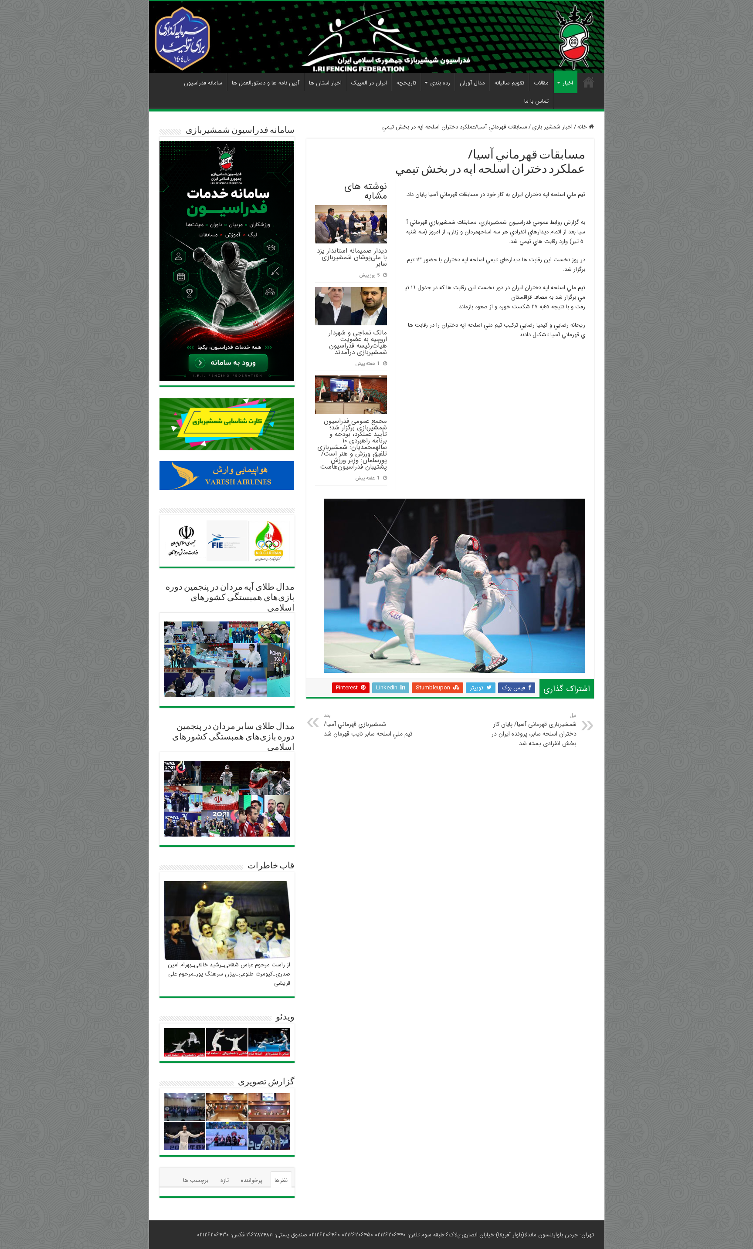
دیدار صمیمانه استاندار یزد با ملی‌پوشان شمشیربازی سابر (352, 257)
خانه (583, 127)
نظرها (281, 1180)
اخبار (568, 83)
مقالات (541, 83)
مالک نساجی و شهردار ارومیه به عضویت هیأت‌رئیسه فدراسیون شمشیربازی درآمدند (358, 342)
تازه (224, 1180)
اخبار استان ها (325, 83)
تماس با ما (536, 101)
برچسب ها (195, 1180)
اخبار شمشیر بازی (552, 127)
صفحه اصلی (588, 82)
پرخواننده (251, 1180)
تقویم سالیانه (509, 83)
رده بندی (440, 83)
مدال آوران (472, 83)
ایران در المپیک (369, 83)
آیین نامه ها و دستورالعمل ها (265, 83)
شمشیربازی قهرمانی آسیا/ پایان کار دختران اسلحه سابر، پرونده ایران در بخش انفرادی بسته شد (534, 730)
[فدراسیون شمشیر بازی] (376, 37)
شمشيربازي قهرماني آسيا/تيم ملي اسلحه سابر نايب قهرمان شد (368, 725)
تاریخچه (406, 83)
